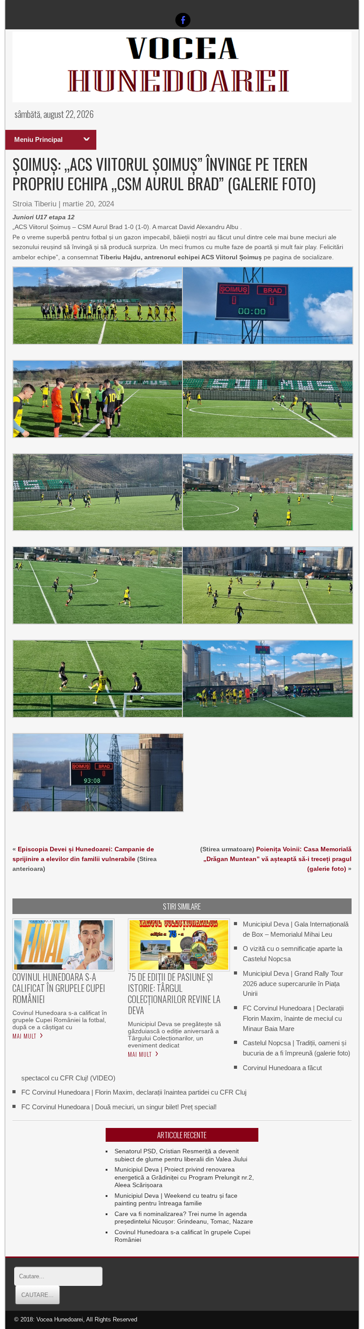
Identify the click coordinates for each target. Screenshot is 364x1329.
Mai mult (24, 1035)
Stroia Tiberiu (34, 204)
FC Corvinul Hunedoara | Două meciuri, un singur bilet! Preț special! (119, 1107)
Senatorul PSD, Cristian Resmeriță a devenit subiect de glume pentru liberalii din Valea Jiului (181, 1155)
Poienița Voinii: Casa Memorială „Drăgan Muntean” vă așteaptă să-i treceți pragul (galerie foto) (277, 859)
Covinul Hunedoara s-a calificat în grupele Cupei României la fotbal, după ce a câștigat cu (59, 1020)
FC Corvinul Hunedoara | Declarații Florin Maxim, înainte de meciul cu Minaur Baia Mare (293, 1018)
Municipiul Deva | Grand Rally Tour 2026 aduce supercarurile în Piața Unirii (293, 984)
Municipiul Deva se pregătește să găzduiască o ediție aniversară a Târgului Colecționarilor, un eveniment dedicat (174, 1034)
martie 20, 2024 (88, 204)
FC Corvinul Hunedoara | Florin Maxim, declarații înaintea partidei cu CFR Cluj (133, 1092)
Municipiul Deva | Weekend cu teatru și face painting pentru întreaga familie (176, 1199)
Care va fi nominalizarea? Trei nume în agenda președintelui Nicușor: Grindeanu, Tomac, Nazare (184, 1217)
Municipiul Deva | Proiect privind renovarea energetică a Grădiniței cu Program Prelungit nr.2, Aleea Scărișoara (184, 1177)
